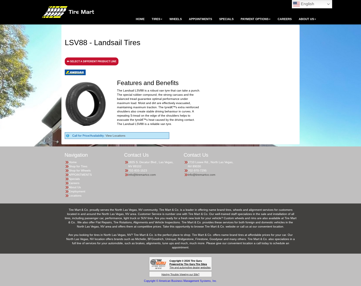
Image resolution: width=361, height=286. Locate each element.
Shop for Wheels (80, 170)
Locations (75, 195)
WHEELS (175, 19)
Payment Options (254, 19)
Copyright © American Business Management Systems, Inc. (180, 280)
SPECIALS (226, 19)
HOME (140, 19)
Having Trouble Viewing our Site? (180, 274)
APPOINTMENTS (200, 19)
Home (73, 162)
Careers (285, 19)
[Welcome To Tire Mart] (68, 11)
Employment (77, 191)
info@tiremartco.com (142, 174)
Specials (74, 178)
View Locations (115, 135)
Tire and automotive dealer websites (190, 265)
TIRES (156, 19)
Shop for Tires (78, 166)
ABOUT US (306, 19)
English (307, 4)
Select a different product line (92, 61)
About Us (75, 187)
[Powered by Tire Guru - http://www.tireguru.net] (158, 264)
